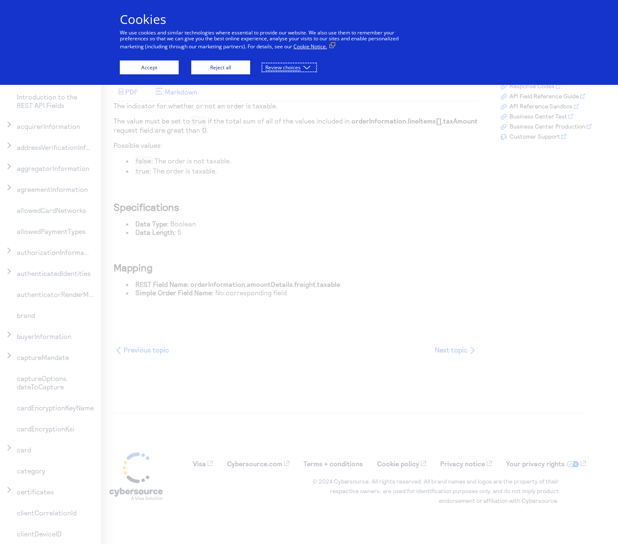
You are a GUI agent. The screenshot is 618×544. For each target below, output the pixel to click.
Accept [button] (149, 67)
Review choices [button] (283, 67)
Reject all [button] (220, 67)
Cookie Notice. (310, 46)
